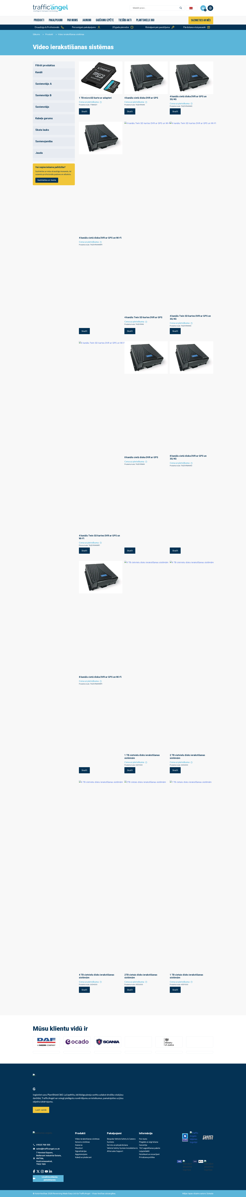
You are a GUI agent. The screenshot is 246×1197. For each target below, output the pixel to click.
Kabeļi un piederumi (83, 1157)
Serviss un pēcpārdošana (117, 1145)
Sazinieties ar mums (46, 180)
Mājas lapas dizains (191, 1193)
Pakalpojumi (56, 20)
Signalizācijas (81, 1151)
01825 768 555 (43, 1145)
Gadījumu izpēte (105, 20)
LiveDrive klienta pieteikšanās (50, 1178)
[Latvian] (191, 8)
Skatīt (84, 111)
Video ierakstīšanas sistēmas (87, 1139)
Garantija (143, 1145)
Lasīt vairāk (41, 1110)
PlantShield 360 (145, 20)
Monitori (79, 1148)
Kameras (79, 1145)
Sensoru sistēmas (82, 1142)
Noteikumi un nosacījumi (149, 1154)
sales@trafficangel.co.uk (48, 1148)
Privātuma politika (147, 1157)
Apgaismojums (81, 1154)
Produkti (39, 20)
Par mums (72, 20)
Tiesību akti (125, 20)
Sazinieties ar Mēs (201, 20)
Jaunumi (86, 20)
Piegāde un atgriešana (148, 1142)
